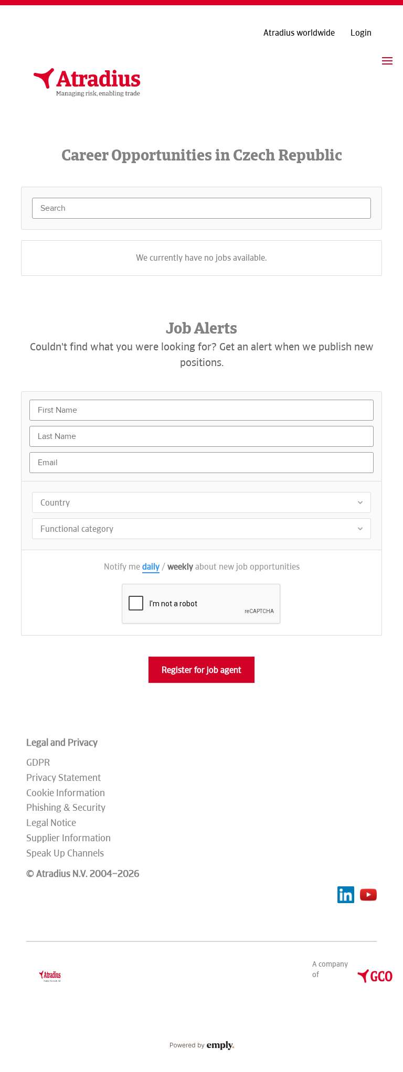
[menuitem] (387, 61)
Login (361, 32)
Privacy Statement (63, 777)
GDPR (38, 762)
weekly (180, 566)
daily (151, 566)
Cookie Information (65, 793)
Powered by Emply (201, 1046)
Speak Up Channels (65, 853)
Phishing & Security (65, 807)
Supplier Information (68, 838)
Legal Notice (51, 823)
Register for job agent (201, 670)
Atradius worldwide (299, 32)
